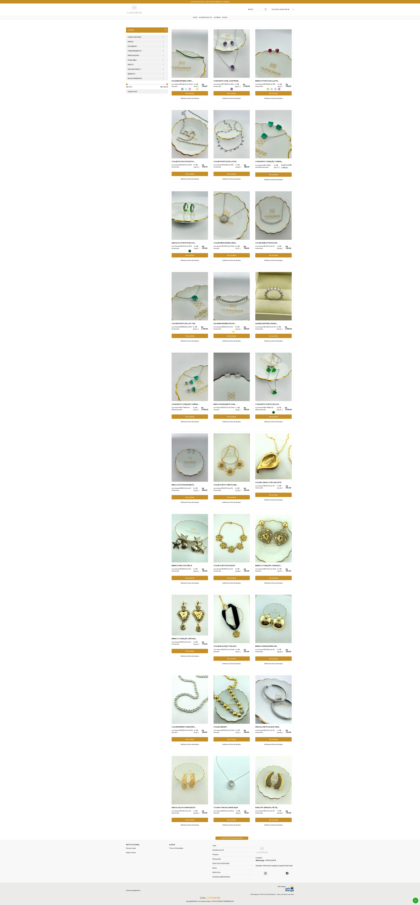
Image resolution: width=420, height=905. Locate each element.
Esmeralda (190, 251)
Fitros (131, 30)
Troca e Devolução (176, 848)
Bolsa (224, 17)
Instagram (265, 873)
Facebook (287, 873)
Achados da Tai (205, 17)
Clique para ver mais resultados (232, 838)
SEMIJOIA (216, 872)
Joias (195, 17)
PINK (190, 89)
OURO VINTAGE (273, 815)
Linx (136, 9)
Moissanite (216, 859)
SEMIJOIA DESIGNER (220, 863)
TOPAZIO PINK (275, 89)
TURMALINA (273, 170)
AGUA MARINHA (186, 89)
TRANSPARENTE (193, 89)
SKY (271, 89)
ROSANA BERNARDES (221, 877)
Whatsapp (415, 900)
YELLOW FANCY (197, 89)
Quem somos (131, 852)
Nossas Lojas (131, 848)
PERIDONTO (268, 89)
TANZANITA (182, 89)
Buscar (265, 9)
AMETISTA (231, 89)
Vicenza (217, 17)
